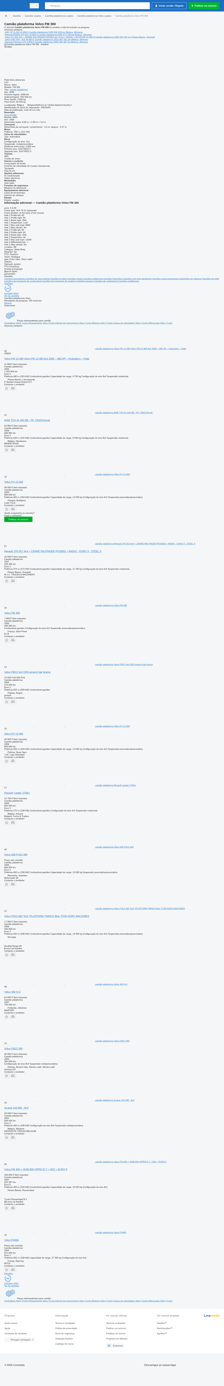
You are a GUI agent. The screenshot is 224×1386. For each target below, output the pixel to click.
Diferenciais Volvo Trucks (160, 323)
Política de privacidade (66, 1328)
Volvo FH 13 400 (13, 482)
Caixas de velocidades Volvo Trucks (130, 323)
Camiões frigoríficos (113, 278)
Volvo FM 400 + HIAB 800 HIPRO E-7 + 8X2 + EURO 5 (35, 1169)
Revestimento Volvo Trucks (42, 323)
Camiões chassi (75, 278)
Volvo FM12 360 (13, 1048)
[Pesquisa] (48, 6)
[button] (7, 388)
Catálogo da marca (64, 1344)
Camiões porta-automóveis (165, 278)
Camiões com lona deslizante (137, 278)
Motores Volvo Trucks (102, 323)
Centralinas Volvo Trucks (16, 323)
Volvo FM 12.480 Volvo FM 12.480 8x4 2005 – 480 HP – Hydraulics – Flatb (46, 358)
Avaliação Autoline (64, 1338)
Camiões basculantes (15, 278)
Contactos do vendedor (16, 1333)
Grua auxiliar (10, 115)
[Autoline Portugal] (15, 6)
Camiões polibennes (93, 278)
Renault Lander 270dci (17, 792)
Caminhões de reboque (190, 278)
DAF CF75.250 (12, 32)
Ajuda (7, 1328)
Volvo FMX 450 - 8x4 (15, 39)
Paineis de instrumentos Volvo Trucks (73, 323)
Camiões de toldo (210, 278)
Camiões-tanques (85, 281)
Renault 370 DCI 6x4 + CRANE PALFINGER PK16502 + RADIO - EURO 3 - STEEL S (52, 551)
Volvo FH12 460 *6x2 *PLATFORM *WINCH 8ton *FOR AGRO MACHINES (46, 916)
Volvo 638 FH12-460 (15, 854)
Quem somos (11, 1323)
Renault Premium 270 (15, 42)
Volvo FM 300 (12, 613)
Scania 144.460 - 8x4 (16, 1107)
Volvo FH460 (11, 1240)
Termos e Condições (65, 1323)
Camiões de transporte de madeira (59, 281)
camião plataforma (19, 89)
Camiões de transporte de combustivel (23, 281)
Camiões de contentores (106, 281)
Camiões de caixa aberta (38, 278)
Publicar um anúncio (18, 519)
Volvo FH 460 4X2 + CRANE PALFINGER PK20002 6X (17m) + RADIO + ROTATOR (45, 37)
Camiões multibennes (128, 281)
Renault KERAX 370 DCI (17, 34)
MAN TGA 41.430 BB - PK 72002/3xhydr (27, 420)
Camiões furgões (58, 278)
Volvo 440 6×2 (12, 991)
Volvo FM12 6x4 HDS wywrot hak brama (27, 672)
